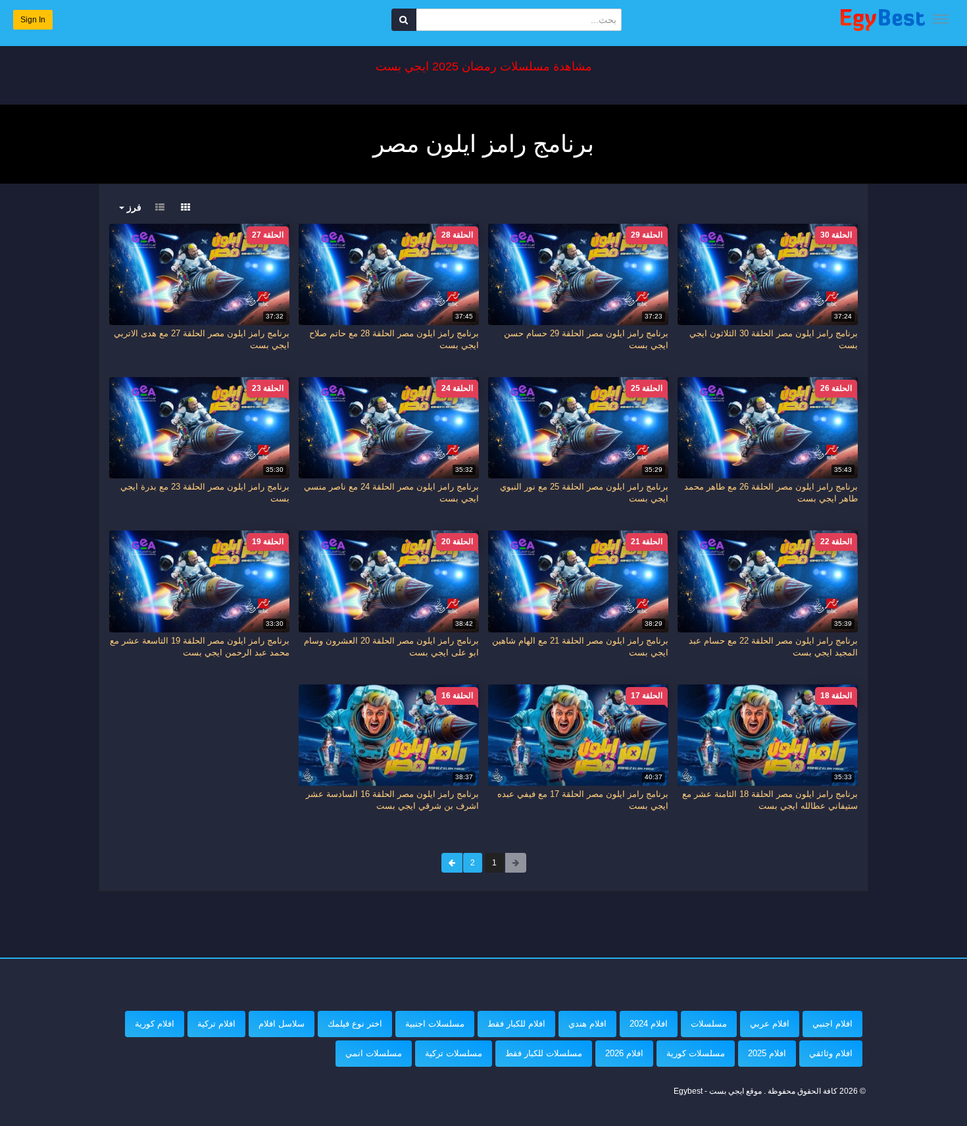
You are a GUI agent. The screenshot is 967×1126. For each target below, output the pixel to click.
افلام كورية (154, 1024)
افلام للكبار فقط (516, 1024)
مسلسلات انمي (373, 1053)
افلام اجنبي (832, 1024)
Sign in (32, 19)
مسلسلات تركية (453, 1053)
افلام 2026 (624, 1053)
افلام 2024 (649, 1024)
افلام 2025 (767, 1053)
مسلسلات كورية (695, 1053)
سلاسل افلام (282, 1024)
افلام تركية (216, 1024)
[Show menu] (940, 19)
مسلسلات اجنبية (434, 1024)
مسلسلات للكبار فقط (543, 1053)
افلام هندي (587, 1024)
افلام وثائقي (831, 1053)
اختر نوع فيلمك (355, 1024)
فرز (132, 207)
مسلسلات (709, 1024)
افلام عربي (769, 1024)
